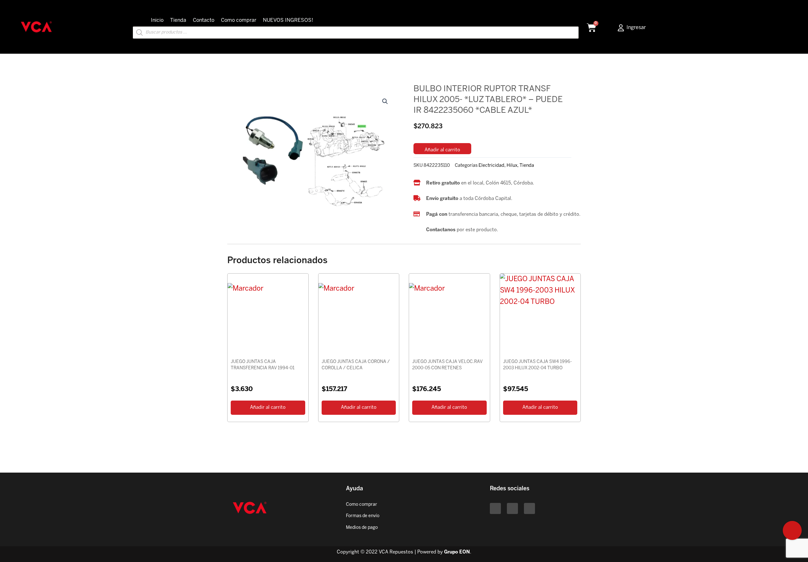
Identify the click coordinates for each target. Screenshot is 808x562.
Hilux (512, 165)
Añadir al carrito (442, 150)
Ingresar (636, 27)
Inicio (157, 20)
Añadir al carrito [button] (268, 407)
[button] (385, 101)
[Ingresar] (620, 27)
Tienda (178, 20)
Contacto (203, 20)
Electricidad (491, 165)
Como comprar (238, 20)
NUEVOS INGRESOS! (288, 20)
